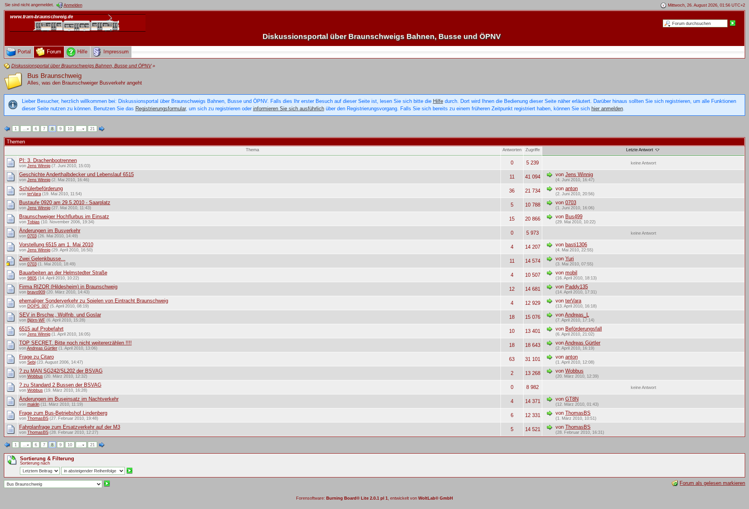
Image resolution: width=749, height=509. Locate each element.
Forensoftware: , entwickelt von (374, 498)
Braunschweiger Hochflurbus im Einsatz (64, 216)
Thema (252, 149)
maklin (33, 404)
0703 (570, 202)
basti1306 (576, 244)
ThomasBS (37, 418)
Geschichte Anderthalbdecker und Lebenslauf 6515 (76, 174)
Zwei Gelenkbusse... (42, 259)
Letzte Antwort (640, 149)
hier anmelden (607, 108)
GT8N (572, 399)
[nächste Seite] (102, 129)
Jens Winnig (38, 165)
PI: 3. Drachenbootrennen (48, 160)
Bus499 (573, 216)
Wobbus (35, 376)
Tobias (33, 221)
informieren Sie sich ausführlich (288, 108)
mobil (571, 273)
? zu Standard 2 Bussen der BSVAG (60, 385)
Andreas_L (577, 315)
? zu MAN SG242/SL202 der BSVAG (61, 371)
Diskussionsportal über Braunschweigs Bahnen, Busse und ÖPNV (382, 36)
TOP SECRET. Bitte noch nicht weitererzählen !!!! (75, 343)
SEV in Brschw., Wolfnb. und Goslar (60, 315)
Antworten (512, 149)
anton (571, 188)
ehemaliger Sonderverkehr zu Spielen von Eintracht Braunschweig (93, 301)
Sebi (31, 362)
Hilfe (438, 101)
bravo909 (36, 292)
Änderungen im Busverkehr (49, 230)
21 (92, 128)
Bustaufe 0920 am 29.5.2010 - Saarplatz (64, 202)
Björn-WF (36, 320)
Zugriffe (532, 149)
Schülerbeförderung (41, 188)
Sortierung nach (35, 463)
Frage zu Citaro (36, 357)
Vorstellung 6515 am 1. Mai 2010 (56, 244)
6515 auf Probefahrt (41, 329)
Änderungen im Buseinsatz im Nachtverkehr (69, 399)
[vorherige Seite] (7, 129)
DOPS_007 (38, 306)
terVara (34, 193)
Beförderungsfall (583, 329)
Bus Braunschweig (54, 76)
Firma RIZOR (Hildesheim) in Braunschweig (68, 287)
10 (69, 128)
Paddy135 (576, 287)
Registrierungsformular (160, 108)
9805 (32, 278)
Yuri (569, 259)
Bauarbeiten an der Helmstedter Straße (63, 273)
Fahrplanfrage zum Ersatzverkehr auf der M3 (69, 427)
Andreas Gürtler (42, 348)
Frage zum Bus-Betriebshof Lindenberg (63, 413)
